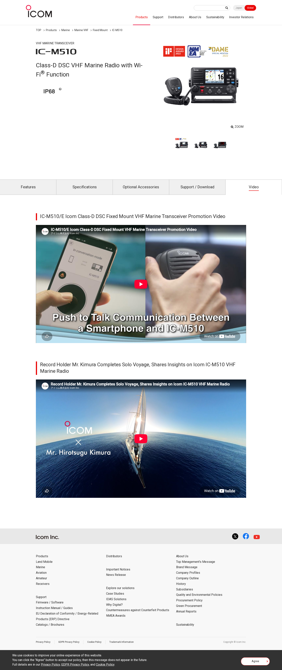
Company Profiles (188, 573)
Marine (65, 30)
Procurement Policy (189, 600)
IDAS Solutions (116, 599)
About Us (195, 17)
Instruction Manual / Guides (54, 608)
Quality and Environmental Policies (199, 595)
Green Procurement (189, 606)
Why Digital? (114, 605)
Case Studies (115, 593)
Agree (255, 661)
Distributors (176, 17)
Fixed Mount (100, 30)
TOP (38, 30)
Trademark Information (121, 642)
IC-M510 (117, 30)
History (181, 584)
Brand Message (186, 567)
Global (250, 8)
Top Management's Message (195, 562)
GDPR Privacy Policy (68, 642)
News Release (116, 575)
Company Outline (187, 578)
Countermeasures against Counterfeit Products (137, 610)
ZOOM (239, 126)
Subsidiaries (184, 589)
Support (158, 17)
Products (141, 17)
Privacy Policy (43, 642)
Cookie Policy (94, 642)
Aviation (41, 573)
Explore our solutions (120, 588)
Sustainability (215, 17)
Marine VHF (81, 30)
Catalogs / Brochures (50, 624)
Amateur (41, 578)
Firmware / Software (49, 602)
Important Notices (118, 569)
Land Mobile (44, 562)
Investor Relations (241, 17)
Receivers (42, 584)
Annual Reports (186, 611)
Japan (239, 8)
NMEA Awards (115, 615)
